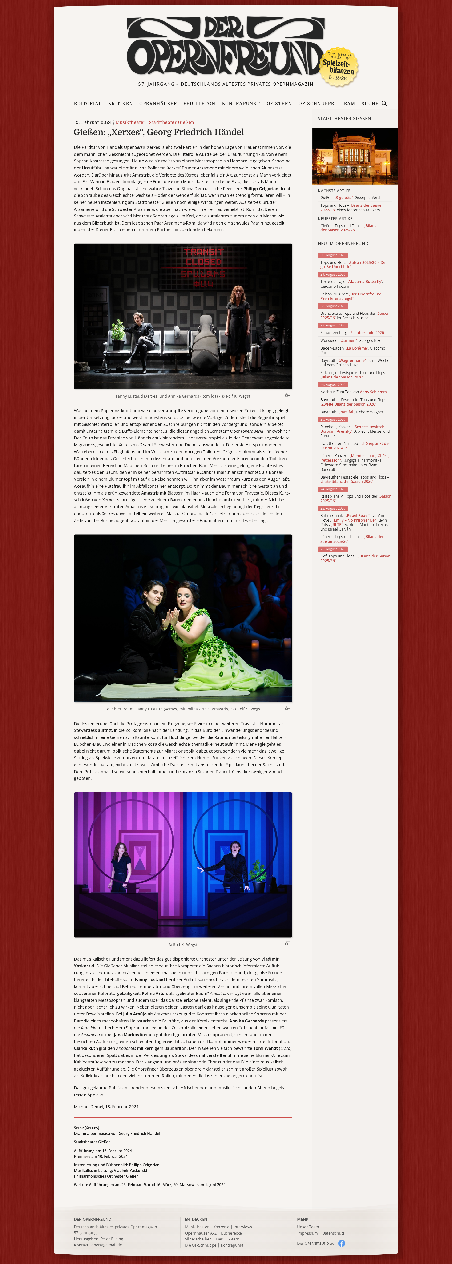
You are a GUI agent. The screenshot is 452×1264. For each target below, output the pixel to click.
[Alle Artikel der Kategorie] (355, 156)
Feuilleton (199, 103)
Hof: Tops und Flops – (355, 558)
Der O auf (316, 1243)
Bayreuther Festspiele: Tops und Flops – (354, 402)
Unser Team (308, 1226)
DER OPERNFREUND (92, 1219)
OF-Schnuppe (316, 103)
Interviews (243, 1227)
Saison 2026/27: (351, 296)
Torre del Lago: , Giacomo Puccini (351, 284)
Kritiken (120, 103)
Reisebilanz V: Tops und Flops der (355, 498)
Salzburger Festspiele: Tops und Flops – (354, 374)
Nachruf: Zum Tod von (353, 392)
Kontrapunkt (241, 103)
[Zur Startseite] (226, 46)
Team (348, 103)
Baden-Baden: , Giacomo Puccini (352, 350)
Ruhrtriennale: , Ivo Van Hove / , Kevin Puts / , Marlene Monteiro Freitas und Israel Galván (354, 523)
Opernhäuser (158, 103)
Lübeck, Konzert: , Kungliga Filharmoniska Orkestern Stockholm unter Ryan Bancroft (354, 463)
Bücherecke (231, 1233)
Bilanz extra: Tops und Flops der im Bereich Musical (355, 315)
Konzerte (221, 1227)
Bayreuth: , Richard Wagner (351, 412)
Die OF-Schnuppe (200, 1245)
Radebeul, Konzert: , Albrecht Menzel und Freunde (355, 431)
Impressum (307, 1233)
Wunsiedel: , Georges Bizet (351, 340)
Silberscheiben (198, 1239)
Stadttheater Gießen (171, 122)
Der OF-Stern (227, 1239)
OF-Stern (279, 103)
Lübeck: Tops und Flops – (352, 539)
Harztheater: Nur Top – (355, 445)
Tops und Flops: (353, 264)
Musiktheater (130, 122)
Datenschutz (333, 1233)
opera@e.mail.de (106, 1244)
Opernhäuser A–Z (201, 1233)
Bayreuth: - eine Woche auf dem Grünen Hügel (354, 362)
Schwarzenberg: (352, 332)
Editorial (88, 103)
